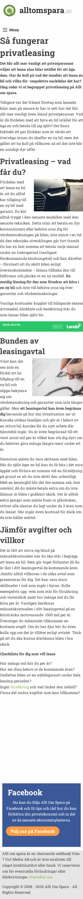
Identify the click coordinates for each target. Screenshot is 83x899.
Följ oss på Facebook (33, 831)
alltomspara (45, 10)
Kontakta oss (40, 876)
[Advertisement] (41, 740)
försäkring (19, 686)
